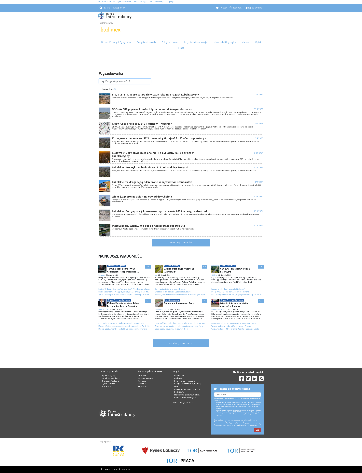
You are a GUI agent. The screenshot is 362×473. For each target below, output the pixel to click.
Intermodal (179, 375)
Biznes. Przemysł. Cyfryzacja (116, 42)
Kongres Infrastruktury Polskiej (187, 383)
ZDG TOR (142, 375)
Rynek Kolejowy (109, 375)
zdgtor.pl (170, 2)
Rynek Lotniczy (108, 383)
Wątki (258, 42)
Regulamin (142, 386)
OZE (176, 386)
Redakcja (142, 381)
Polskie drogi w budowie (184, 381)
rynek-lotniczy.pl (140, 2)
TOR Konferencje (145, 378)
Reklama (142, 383)
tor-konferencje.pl (157, 2)
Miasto (245, 42)
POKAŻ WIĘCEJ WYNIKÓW (181, 242)
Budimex (178, 378)
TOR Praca (106, 386)
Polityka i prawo (169, 42)
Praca (181, 47)
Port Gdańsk (179, 392)
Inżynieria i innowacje (195, 42)
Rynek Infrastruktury (111, 378)
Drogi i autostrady (146, 42)
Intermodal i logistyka (224, 42)
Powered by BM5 (125, 469)
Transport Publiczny (110, 381)
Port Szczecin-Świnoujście (185, 397)
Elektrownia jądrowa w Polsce (187, 394)
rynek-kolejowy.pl (125, 2)
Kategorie (118, 7)
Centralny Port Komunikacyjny (187, 389)
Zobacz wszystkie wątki (183, 402)
